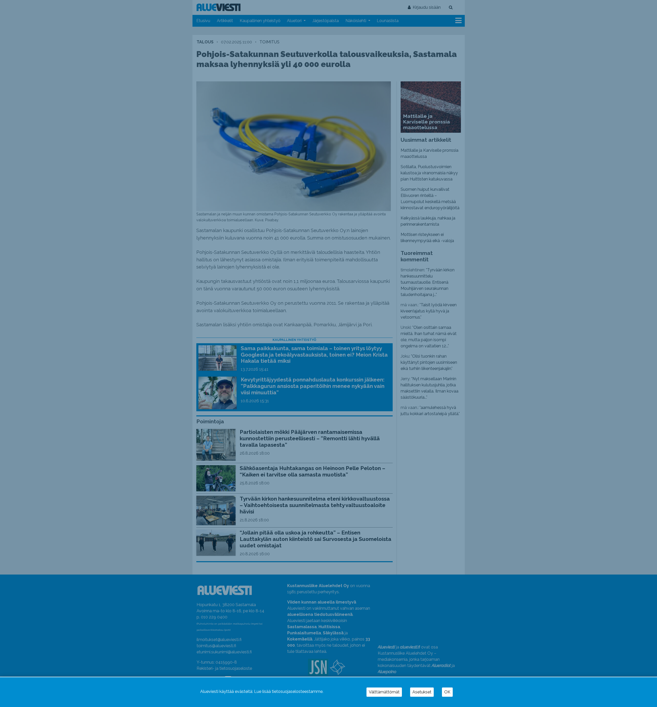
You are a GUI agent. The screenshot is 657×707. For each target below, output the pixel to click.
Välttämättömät (384, 692)
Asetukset (421, 692)
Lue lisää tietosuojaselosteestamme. (288, 691)
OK (447, 692)
